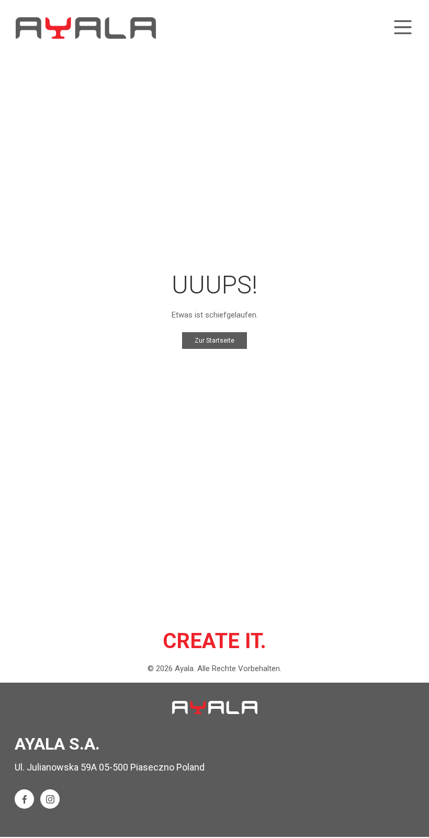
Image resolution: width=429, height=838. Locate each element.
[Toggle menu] (402, 28)
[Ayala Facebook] (24, 799)
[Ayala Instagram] (50, 799)
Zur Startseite (214, 340)
